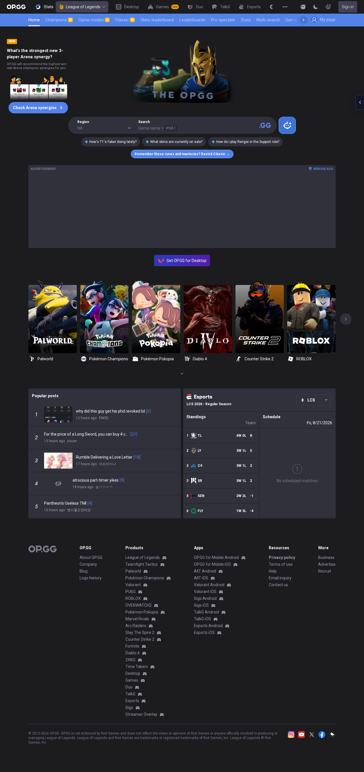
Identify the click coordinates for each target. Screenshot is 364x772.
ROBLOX (133, 598)
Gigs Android (205, 598)
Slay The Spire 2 (139, 632)
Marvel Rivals (137, 619)
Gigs (129, 707)
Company (88, 564)
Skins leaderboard (157, 19)
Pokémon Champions (144, 578)
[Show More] (303, 7)
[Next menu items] (303, 20)
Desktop (132, 673)
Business (326, 557)
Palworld (133, 571)
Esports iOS (204, 632)
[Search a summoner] (265, 125)
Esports (132, 700)
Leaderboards (192, 19)
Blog (84, 571)
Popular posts (45, 396)
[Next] (345, 319)
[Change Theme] (315, 7)
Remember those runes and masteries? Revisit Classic (182, 154)
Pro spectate (223, 19)
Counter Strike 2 (139, 639)
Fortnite (132, 646)
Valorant (133, 584)
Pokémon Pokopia (141, 612)
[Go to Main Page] (16, 7)
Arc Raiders (135, 625)
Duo (129, 687)
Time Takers (136, 666)
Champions (59, 19)
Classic (124, 19)
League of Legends (83, 7)
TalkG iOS (202, 619)
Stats (246, 19)
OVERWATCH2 (138, 605)
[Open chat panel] (359, 102)
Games (131, 680)
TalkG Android (206, 612)
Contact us (278, 584)
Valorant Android (209, 584)
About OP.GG (91, 557)
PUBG (130, 591)
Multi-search (268, 19)
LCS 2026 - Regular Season (209, 404)
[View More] (285, 7)
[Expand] (182, 373)
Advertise (327, 564)
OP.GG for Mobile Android (216, 557)
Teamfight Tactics (141, 564)
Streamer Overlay (141, 714)
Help (273, 571)
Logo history (91, 578)
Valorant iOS (205, 591)
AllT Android (205, 571)
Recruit (324, 571)
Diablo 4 (132, 653)
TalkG (130, 694)
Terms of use (281, 564)
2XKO (130, 659)
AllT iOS (201, 578)
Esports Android (208, 625)
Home (34, 19)
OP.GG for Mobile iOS (212, 564)
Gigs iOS (201, 605)
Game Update (298, 19)
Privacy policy (282, 557)
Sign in (348, 7)
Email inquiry (280, 578)
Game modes (93, 19)
